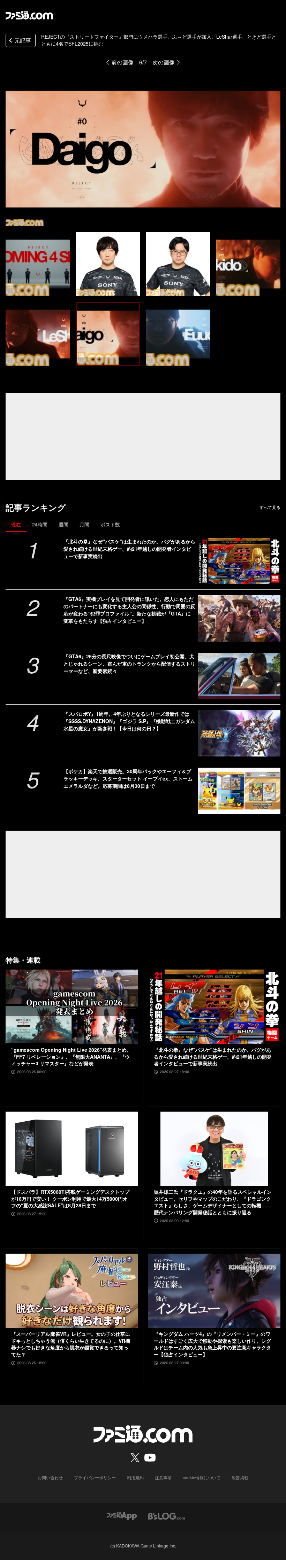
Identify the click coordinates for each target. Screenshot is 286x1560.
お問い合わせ (50, 1477)
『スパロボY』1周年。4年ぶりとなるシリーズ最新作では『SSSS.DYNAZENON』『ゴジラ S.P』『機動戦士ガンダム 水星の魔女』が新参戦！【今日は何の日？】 (129, 721)
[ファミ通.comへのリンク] (29, 15)
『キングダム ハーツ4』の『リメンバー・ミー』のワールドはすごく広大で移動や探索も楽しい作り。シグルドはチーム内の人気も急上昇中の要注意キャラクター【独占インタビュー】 (212, 1344)
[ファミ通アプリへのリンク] (122, 1515)
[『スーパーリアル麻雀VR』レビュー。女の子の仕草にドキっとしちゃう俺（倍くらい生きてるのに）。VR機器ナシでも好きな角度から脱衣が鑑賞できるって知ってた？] (72, 1291)
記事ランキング (36, 507)
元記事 (22, 40)
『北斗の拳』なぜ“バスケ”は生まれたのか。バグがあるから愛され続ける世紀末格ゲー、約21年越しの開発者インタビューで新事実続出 (129, 548)
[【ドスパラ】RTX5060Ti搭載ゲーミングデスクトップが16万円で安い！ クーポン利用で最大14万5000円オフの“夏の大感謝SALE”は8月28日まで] (72, 1149)
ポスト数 (110, 524)
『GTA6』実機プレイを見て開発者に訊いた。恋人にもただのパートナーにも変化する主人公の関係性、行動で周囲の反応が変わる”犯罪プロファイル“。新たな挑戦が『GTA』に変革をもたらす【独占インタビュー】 (129, 609)
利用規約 (135, 1477)
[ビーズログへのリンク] (166, 1515)
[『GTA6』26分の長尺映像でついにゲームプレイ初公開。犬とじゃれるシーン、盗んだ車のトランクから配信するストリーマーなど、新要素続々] (239, 676)
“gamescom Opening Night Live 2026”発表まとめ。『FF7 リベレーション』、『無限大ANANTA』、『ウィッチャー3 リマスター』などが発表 (71, 1056)
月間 (84, 524)
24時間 (39, 524)
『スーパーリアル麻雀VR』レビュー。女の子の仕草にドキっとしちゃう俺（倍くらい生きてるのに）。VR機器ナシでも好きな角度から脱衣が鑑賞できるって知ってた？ (70, 1344)
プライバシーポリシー (95, 1477)
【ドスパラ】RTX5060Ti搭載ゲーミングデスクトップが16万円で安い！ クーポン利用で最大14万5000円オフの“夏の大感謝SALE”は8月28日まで (70, 1199)
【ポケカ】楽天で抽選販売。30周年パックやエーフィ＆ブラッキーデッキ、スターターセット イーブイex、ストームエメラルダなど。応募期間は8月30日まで (128, 778)
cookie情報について (201, 1477)
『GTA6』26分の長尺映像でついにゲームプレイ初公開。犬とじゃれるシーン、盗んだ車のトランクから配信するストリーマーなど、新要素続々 (129, 663)
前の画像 (122, 62)
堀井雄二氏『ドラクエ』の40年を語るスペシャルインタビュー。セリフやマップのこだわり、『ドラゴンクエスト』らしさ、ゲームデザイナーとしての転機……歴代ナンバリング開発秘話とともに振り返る (213, 1202)
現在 (16, 524)
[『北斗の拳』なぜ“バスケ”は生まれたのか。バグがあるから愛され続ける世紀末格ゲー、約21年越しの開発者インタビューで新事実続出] (239, 561)
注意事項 (163, 1477)
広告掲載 (240, 1477)
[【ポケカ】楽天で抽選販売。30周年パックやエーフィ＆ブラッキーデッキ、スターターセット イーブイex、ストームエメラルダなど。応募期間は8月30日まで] (239, 791)
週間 (63, 524)
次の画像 (163, 62)
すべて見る (269, 507)
